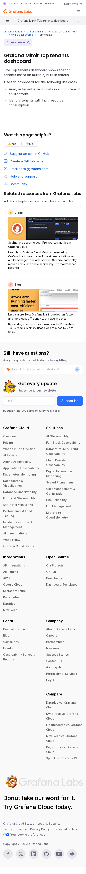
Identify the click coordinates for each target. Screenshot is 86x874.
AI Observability (57, 436)
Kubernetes (11, 597)
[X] (21, 854)
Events (8, 648)
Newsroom (53, 648)
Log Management (58, 506)
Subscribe (70, 401)
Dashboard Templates (61, 584)
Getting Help (55, 667)
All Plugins (10, 571)
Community (11, 642)
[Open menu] (79, 12)
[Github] (46, 854)
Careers (51, 635)
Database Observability (20, 492)
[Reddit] (72, 854)
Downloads (54, 578)
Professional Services (61, 673)
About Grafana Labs (60, 629)
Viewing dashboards (21, 34)
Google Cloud (12, 584)
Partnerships (55, 642)
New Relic (10, 610)
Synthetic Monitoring (18, 504)
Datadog (9, 603)
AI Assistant (11, 455)
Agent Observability (17, 461)
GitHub (51, 571)
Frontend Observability (19, 498)
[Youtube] (59, 854)
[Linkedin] (33, 854)
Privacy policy (51, 410)
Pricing (8, 442)
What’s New (11, 539)
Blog (6, 635)
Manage (52, 31)
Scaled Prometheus (60, 482)
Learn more (71, 3)
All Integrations (14, 565)
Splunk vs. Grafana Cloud (64, 758)
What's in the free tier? (19, 449)
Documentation (13, 31)
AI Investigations (15, 533)
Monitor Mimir (70, 31)
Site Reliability (56, 500)
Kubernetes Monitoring (19, 474)
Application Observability (21, 468)
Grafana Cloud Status (18, 546)
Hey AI (50, 680)
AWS (6, 578)
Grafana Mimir (35, 31)
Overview (9, 436)
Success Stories (57, 654)
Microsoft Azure (14, 591)
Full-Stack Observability (63, 442)
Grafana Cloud (34, 807)
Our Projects (55, 565)
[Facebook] (8, 854)
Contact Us (54, 661)
